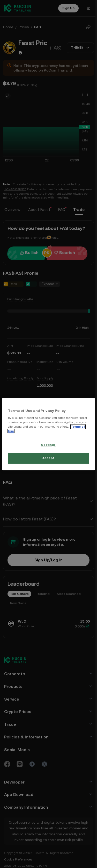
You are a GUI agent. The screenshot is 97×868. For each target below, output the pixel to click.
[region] (47, 434)
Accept (48, 458)
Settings (47, 445)
